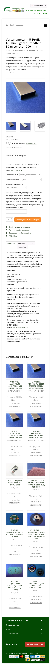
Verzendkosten (31, 144)
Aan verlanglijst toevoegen (19, 230)
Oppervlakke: (12, 174)
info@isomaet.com (20, 327)
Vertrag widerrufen (35, 644)
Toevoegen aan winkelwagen (27, 219)
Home (8, 50)
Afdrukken (13, 236)
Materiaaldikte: (12, 179)
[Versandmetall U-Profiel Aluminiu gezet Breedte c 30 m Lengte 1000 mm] (25, 97)
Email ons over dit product (19, 227)
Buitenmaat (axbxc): (14, 184)
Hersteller (22, 247)
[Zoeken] (7, 25)
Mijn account (40, 13)
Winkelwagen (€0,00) (36, 10)
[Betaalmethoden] (11, 656)
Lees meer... (10, 73)
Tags (31, 243)
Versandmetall (16, 170)
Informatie (11, 243)
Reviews (22, 243)
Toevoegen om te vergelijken (20, 233)
